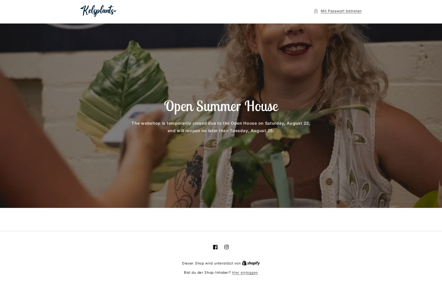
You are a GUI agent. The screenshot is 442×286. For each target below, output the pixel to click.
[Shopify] (251, 263)
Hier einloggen (245, 272)
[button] (338, 11)
